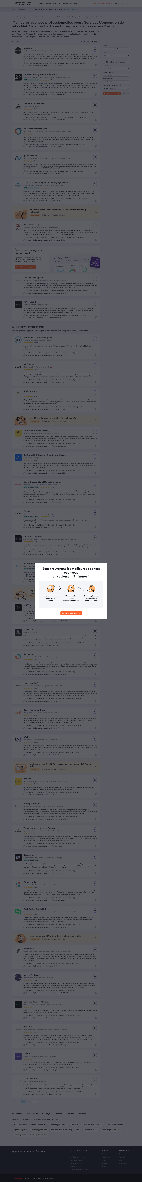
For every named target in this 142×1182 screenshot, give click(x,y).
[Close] (105, 565)
